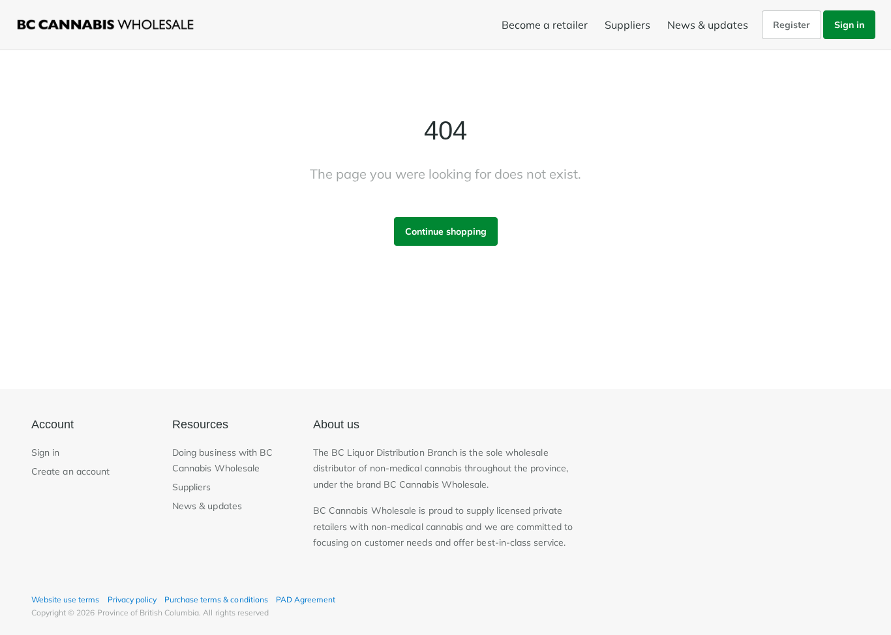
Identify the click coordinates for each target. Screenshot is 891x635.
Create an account (70, 471)
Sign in (849, 25)
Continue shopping (446, 231)
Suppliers (627, 24)
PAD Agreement (305, 599)
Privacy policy (132, 599)
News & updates (707, 24)
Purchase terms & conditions (216, 599)
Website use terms (65, 599)
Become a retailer (545, 24)
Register (791, 25)
